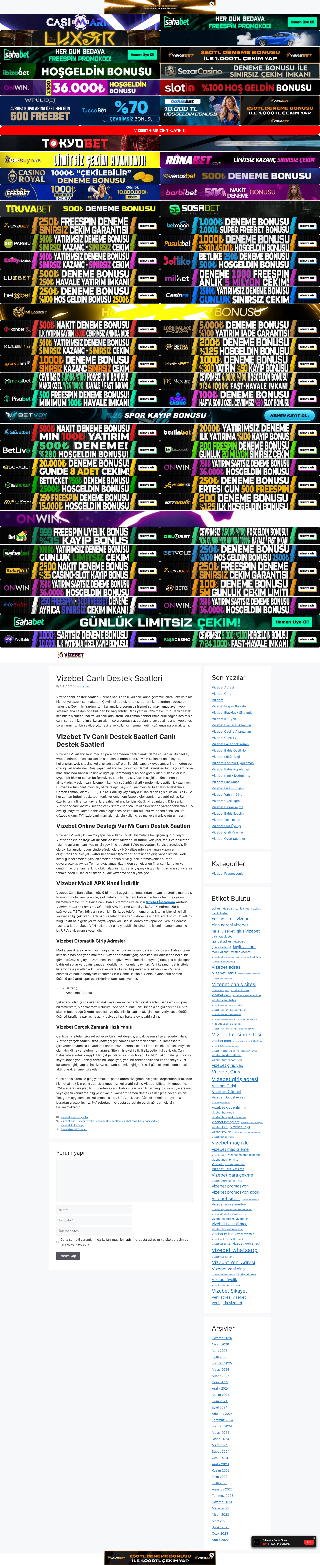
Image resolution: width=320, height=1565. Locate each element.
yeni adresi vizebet (229, 1297)
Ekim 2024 (220, 1401)
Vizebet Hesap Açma (227, 807)
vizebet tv (242, 1218)
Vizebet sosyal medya (229, 1204)
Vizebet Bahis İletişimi (228, 813)
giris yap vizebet (222, 936)
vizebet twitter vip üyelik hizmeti (227, 1239)
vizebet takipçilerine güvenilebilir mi (229, 1214)
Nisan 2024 (220, 1439)
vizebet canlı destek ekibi (224, 1019)
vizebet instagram (225, 1122)
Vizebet (217, 700)
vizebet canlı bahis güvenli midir (227, 1005)
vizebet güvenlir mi (229, 1107)
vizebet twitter (244, 1234)
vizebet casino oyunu (222, 1029)
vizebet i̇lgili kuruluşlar (252, 1122)
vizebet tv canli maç (229, 1223)
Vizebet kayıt (240, 1127)
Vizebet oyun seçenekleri (228, 1164)
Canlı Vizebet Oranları (74, 1129)
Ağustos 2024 (222, 1414)
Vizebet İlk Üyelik (224, 719)
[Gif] (160, 312)
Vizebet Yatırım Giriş (227, 794)
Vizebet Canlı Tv (224, 738)
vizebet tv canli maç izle (227, 1229)
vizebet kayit (220, 1127)
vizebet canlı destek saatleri (103, 1121)
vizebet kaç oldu (222, 1132)
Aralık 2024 (220, 1388)
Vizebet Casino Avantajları (231, 731)
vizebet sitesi (226, 1198)
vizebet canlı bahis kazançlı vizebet (229, 1010)
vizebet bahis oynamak (249, 974)
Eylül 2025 (219, 1357)
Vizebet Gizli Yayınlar (227, 832)
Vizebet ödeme (246, 1274)
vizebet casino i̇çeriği (248, 1019)
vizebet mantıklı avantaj (223, 1137)
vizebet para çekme (232, 1175)
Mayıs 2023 (220, 1508)
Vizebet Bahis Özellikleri (230, 750)
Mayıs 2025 (220, 1369)
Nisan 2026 (220, 1344)
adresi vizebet (223, 908)
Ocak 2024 (220, 1458)
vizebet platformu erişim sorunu (227, 1181)
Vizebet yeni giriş (228, 1268)
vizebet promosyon (230, 1186)
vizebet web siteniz (221, 1244)
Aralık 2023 (220, 1464)
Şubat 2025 (220, 1376)
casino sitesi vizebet (231, 918)
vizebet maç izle (230, 1143)
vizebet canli (221, 995)
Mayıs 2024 (220, 1432)
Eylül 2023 (219, 1483)
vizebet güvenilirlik (221, 1102)
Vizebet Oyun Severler (228, 839)
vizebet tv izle (222, 1234)
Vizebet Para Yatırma (228, 1169)
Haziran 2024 (222, 1426)
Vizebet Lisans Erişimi (228, 788)
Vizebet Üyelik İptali (226, 801)
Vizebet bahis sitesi (73, 1121)
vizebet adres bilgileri (251, 957)
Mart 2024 (220, 1445)
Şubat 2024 (220, 1451)
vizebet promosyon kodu (235, 1192)
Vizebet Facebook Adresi (230, 744)
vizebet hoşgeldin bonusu (229, 1117)
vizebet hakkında (223, 1112)
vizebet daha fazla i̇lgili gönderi (248, 1041)
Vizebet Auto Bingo (72, 1125)
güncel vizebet (221, 947)
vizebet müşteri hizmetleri (245, 1155)
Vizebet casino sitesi (236, 1034)
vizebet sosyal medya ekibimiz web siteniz (232, 1209)
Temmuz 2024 (222, 1420)
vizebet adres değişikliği (223, 962)
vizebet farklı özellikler (226, 1055)
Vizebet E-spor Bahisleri (230, 706)
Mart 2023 (220, 1521)
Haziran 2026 (222, 1338)
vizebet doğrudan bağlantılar (225, 1046)
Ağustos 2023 (222, 1489)
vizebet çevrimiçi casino (223, 1275)
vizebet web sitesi (246, 1243)
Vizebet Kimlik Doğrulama (231, 775)
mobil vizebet (220, 952)
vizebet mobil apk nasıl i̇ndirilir (140, 1121)
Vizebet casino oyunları (227, 1023)
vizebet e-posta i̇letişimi (223, 1051)
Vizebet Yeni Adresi (233, 1262)
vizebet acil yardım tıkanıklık (225, 957)
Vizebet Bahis (224, 973)
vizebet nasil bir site (225, 1159)
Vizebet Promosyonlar (74, 1117)
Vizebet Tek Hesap (226, 820)
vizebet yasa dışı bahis (223, 1257)
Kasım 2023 (221, 1470)
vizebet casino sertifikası (245, 1029)
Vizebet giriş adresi (235, 1079)
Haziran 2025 (222, 1363)
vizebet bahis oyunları (222, 979)
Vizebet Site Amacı (226, 782)
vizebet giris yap (227, 1065)
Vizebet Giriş (221, 694)
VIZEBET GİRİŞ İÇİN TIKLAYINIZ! (160, 130)
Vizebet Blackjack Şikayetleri (233, 712)
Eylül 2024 (219, 1407)
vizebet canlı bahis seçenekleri (226, 1014)
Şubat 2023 (220, 1527)
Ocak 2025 (220, 1382)
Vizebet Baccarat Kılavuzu (231, 725)
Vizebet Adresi (223, 687)
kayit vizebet (244, 946)
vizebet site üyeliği (250, 1199)
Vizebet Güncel (226, 1091)
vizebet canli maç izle (247, 995)
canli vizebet (220, 913)
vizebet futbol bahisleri (227, 1060)
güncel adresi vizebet (228, 941)
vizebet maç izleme (230, 1149)
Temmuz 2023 (222, 1496)
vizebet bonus (240, 990)
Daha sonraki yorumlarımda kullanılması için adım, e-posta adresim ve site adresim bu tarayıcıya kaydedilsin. (124, 1242)
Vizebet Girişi (224, 1085)
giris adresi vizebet (230, 924)
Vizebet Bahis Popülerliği (230, 769)
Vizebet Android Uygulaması (233, 763)
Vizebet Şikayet (229, 1291)
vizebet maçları (219, 1155)
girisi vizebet (223, 931)
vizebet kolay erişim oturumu (248, 1132)
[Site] (80, 225)
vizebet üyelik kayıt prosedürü (226, 1285)
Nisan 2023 (220, 1514)
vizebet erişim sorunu (247, 1051)
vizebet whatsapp (235, 1250)
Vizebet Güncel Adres (228, 1097)
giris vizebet (248, 931)
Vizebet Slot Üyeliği (226, 826)
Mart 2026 (220, 1351)
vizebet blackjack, (220, 990)
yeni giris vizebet (227, 1302)
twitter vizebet (240, 952)
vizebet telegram (223, 1218)
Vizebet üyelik (224, 1279)
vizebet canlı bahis (224, 1000)
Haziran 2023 (222, 1502)
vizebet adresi (226, 967)
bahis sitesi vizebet (248, 908)
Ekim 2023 (220, 1477)
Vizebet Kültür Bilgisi (227, 757)
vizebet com (221, 1041)
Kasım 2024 (221, 1395)
